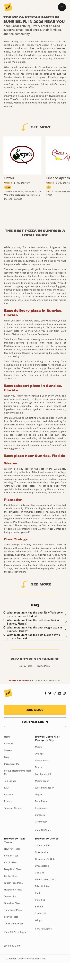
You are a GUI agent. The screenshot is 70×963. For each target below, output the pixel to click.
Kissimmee (41, 808)
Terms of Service (13, 808)
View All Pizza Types (15, 932)
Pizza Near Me (11, 763)
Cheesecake (41, 852)
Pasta (38, 893)
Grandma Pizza (12, 903)
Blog (6, 757)
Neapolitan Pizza (13, 889)
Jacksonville (41, 760)
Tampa (38, 767)
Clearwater (41, 821)
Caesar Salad (42, 845)
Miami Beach (42, 780)
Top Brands (10, 780)
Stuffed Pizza (11, 916)
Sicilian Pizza (11, 855)
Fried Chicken (42, 886)
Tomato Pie (10, 896)
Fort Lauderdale (43, 774)
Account (8, 794)
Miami (38, 746)
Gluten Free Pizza (13, 882)
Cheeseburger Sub (45, 859)
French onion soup (45, 879)
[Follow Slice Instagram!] (64, 693)
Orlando (39, 753)
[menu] (62, 7)
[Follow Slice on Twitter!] (49, 693)
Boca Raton (41, 801)
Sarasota (40, 814)
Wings (38, 920)
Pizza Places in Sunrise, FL (46, 680)
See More (41, 127)
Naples (38, 794)
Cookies (39, 872)
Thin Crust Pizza (13, 910)
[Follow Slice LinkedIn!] (59, 693)
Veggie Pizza (10, 862)
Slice (12, 680)
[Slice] (8, 7)
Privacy (8, 801)
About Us (9, 743)
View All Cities (43, 830)
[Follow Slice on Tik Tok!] (55, 693)
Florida (24, 680)
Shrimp (39, 906)
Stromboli (40, 913)
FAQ (6, 787)
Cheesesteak (42, 865)
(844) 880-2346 (12, 945)
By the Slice (10, 876)
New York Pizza (12, 848)
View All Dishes (43, 928)
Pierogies (40, 899)
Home (7, 736)
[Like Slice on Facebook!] (45, 693)
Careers (8, 750)
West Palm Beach (44, 787)
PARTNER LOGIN (35, 722)
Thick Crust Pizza (13, 923)
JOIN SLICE (35, 710)
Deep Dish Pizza (12, 869)
